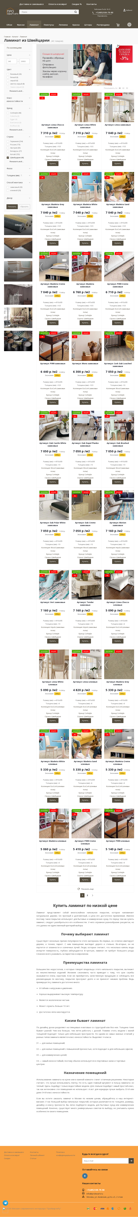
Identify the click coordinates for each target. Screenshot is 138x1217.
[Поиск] (75, 12)
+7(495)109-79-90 (104, 12)
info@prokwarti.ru (95, 1193)
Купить (53, 163)
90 (127, 88)
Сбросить (24, 206)
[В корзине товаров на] (118, 25)
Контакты (34, 1152)
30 (120, 88)
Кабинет (129, 10)
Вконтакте (85, 1176)
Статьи (33, 1158)
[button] (99, 108)
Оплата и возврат (12, 1155)
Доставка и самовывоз (14, 1152)
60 (123, 88)
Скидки (7, 1158)
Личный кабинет (37, 1155)
